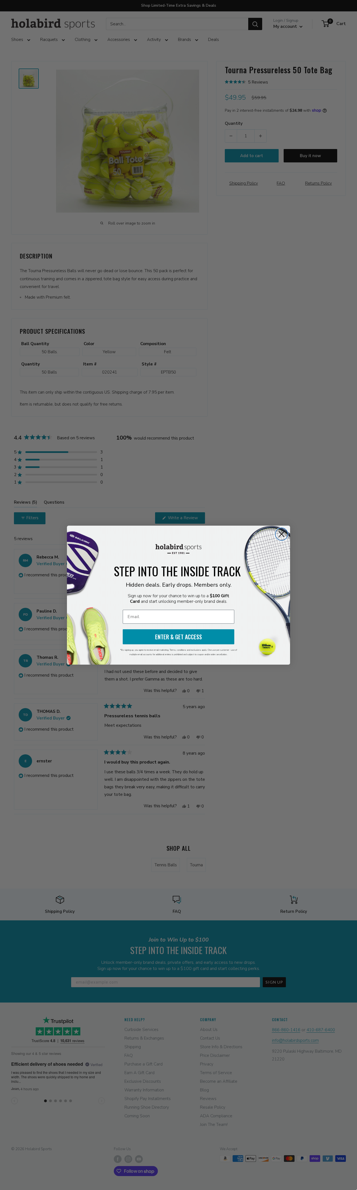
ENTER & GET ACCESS (178, 637)
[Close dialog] (281, 534)
